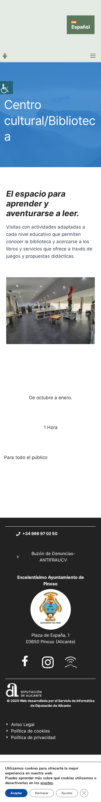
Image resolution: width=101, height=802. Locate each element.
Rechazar (41, 793)
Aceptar (16, 793)
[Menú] (93, 55)
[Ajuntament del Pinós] (5, 55)
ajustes (46, 783)
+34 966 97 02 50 (39, 533)
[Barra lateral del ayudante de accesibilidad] (6, 87)
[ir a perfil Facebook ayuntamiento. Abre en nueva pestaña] (25, 661)
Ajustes (66, 793)
